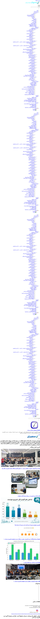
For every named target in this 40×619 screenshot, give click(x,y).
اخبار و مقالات (34, 20)
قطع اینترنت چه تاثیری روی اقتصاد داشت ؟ (32, 562)
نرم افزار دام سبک (33, 44)
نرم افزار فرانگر (33, 72)
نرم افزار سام (34, 73)
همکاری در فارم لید (33, 83)
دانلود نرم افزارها (33, 106)
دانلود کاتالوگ (34, 105)
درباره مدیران (36, 12)
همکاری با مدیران (35, 81)
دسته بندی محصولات (34, 130)
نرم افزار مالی (33, 48)
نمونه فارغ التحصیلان (32, 26)
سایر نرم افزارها (33, 281)
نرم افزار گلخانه (31, 35)
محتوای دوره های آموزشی (32, 201)
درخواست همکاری (33, 84)
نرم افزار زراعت (31, 29)
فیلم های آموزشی (29, 30)
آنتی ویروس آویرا (31, 79)
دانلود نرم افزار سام (33, 104)
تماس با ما (34, 18)
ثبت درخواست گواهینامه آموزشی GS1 (30, 305)
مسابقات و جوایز (33, 23)
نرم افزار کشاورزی (33, 28)
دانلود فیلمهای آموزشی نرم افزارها (30, 107)
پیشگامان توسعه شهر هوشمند (29, 94)
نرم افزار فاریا (32, 77)
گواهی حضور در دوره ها (32, 101)
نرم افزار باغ (32, 32)
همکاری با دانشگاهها (33, 25)
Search (39, 5)
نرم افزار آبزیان (31, 38)
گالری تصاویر (34, 22)
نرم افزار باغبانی (35, 595)
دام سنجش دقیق (31, 93)
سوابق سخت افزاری (31, 118)
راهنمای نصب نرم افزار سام (29, 177)
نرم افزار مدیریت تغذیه (32, 56)
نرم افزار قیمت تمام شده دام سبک (28, 49)
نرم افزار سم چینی (33, 64)
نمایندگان (34, 19)
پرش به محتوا (38, 0)
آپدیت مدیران (36, 11)
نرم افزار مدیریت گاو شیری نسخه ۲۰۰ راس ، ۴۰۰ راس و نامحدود (23, 41)
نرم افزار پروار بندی (35, 591)
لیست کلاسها (34, 97)
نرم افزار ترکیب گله (33, 67)
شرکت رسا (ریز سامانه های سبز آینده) (28, 293)
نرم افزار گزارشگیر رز (32, 70)
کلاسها (37, 96)
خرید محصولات (33, 80)
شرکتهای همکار (33, 85)
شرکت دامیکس (31, 91)
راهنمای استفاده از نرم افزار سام (29, 178)
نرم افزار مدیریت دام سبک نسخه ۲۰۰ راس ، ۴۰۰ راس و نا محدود (23, 45)
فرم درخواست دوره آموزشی (31, 98)
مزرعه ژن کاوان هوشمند (30, 90)
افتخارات (32, 14)
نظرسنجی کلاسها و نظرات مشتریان (30, 202)
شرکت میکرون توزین (30, 86)
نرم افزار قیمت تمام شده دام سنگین (28, 154)
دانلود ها (37, 102)
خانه (37, 10)
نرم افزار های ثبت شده (32, 24)
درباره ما (34, 13)
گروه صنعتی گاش (31, 89)
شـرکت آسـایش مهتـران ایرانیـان (29, 189)
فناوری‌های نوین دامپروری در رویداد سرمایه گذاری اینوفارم (29, 495)
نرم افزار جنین (31, 78)
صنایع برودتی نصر (31, 190)
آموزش (33, 17)
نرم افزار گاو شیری (33, 40)
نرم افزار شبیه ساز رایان (32, 54)
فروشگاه (36, 129)
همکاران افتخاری (33, 82)
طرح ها (33, 16)
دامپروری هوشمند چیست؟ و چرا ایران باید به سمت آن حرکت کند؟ (27, 524)
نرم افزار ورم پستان (33, 62)
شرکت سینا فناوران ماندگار (29, 92)
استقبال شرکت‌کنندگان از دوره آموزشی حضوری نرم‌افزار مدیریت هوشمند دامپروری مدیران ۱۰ (22, 539)
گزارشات (30, 31)
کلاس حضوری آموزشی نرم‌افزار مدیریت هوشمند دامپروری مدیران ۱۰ (26, 581)
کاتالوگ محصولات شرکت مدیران (33, 430)
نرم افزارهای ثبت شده (30, 117)
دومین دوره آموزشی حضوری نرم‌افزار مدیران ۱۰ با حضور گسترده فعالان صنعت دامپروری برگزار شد (21, 468)
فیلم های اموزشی (29, 141)
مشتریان (34, 21)
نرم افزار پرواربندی (33, 59)
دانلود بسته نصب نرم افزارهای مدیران (30, 103)
